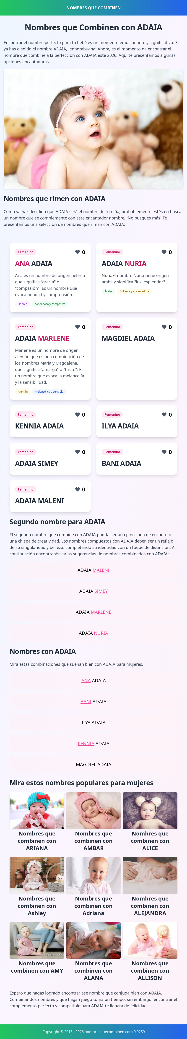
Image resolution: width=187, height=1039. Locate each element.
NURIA (135, 263)
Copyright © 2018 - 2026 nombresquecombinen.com (87, 1031)
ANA (22, 263)
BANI (86, 701)
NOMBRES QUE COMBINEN (93, 7)
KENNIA (86, 743)
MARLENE (54, 338)
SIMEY (101, 591)
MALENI (101, 570)
